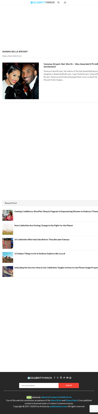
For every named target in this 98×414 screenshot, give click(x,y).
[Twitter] (64, 377)
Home (4, 56)
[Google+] (57, 377)
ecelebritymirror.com (58, 406)
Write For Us (66, 397)
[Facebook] (54, 377)
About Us (45, 397)
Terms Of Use (56, 400)
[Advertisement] (55, 28)
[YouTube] (67, 377)
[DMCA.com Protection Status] (34, 397)
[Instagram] (61, 377)
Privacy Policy (71, 400)
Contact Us (55, 397)
